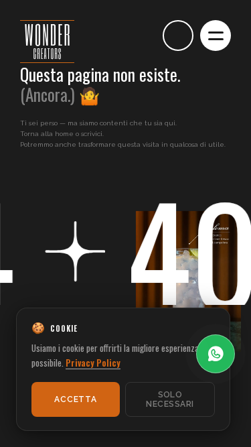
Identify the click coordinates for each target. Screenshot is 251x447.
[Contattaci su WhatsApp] (215, 353)
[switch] (140, 35)
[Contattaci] (178, 35)
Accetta (75, 399)
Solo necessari (169, 399)
